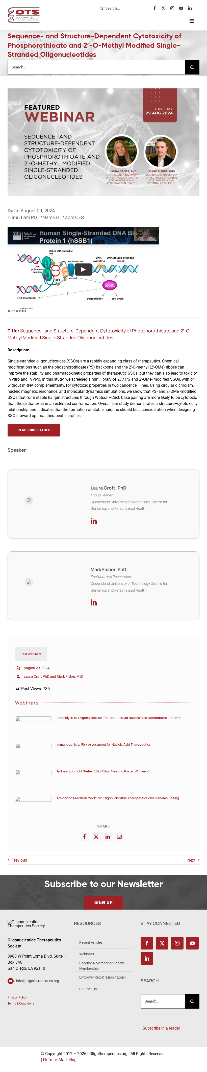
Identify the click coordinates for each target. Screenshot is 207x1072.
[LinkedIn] (108, 836)
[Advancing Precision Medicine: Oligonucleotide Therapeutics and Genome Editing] (33, 807)
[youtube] (182, 8)
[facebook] (156, 8)
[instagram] (173, 8)
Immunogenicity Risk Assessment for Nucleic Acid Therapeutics (103, 744)
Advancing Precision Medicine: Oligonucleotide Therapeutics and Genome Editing (118, 798)
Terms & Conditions (21, 1003)
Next (191, 860)
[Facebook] (84, 836)
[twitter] (165, 8)
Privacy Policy (17, 997)
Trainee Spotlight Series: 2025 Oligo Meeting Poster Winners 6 (103, 771)
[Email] (119, 836)
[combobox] (125, 8)
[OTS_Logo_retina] (24, 9)
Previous (19, 860)
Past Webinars (30, 654)
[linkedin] (191, 8)
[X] (96, 836)
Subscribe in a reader (160, 1028)
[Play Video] (83, 269)
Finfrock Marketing (59, 1059)
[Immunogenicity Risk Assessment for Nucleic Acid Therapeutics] (33, 753)
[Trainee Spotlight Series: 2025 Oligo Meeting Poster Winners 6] (33, 780)
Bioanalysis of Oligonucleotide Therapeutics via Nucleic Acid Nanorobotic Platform (118, 718)
